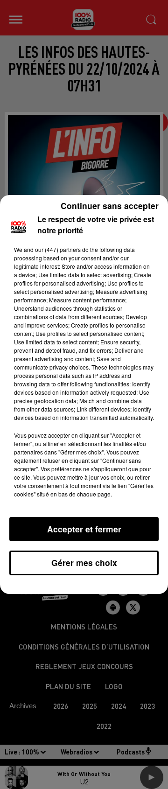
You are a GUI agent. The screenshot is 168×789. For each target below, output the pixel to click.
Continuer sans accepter (110, 205)
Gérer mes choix (84, 562)
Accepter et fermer (84, 529)
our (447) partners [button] (58, 249)
